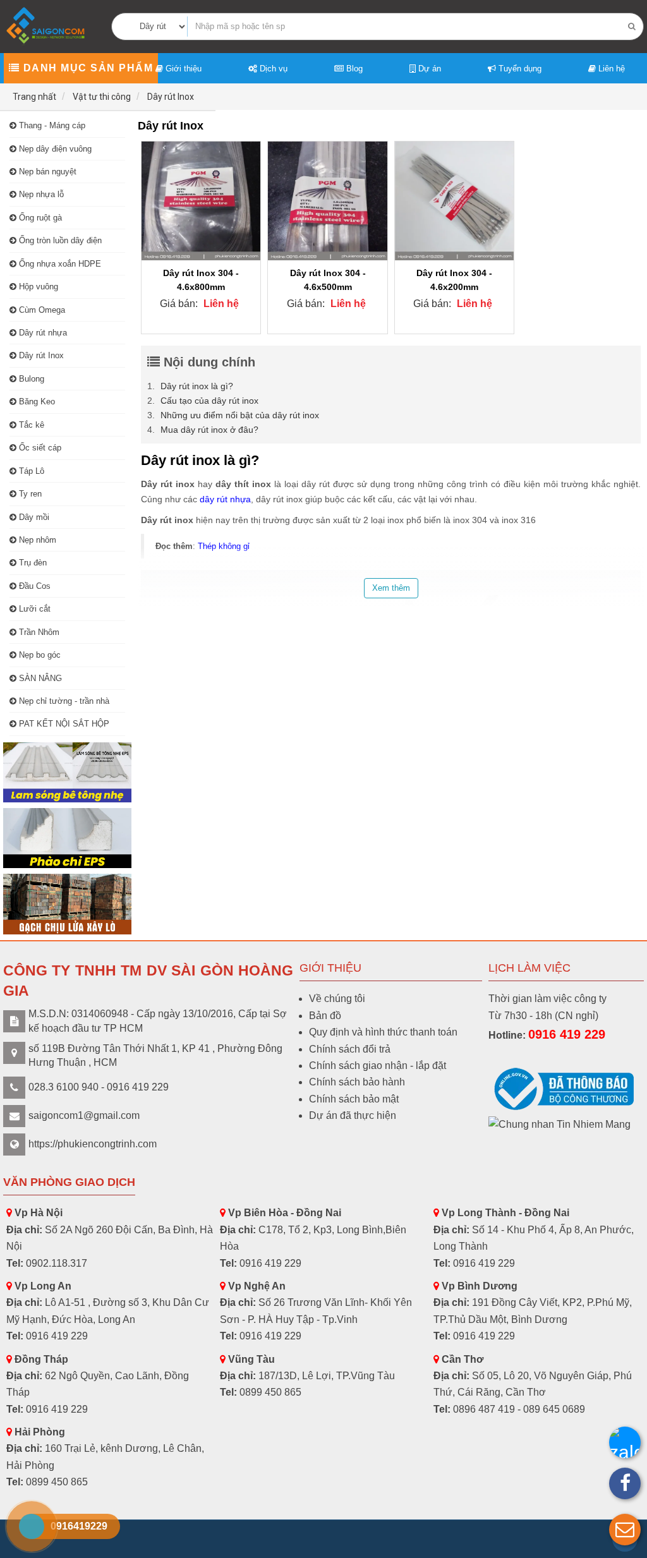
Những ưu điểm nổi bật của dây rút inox (239, 415)
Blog (353, 68)
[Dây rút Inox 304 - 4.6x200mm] (454, 201)
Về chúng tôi (337, 998)
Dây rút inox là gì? (196, 386)
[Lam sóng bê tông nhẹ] (67, 772)
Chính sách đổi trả (349, 1049)
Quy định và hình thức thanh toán (383, 1032)
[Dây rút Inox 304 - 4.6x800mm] (201, 201)
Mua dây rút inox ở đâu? (209, 430)
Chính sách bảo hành (357, 1082)
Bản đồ (325, 1015)
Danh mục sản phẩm (86, 68)
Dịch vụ (272, 68)
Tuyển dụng (518, 68)
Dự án (428, 68)
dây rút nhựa (225, 499)
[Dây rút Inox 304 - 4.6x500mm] (327, 201)
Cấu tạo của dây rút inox (209, 401)
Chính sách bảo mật (354, 1099)
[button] (625, 1529)
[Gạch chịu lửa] (67, 904)
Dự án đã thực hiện (352, 1115)
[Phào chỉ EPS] (67, 838)
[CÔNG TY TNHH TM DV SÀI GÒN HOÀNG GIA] (46, 25)
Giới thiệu (182, 68)
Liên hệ (610, 68)
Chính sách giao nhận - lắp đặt (377, 1065)
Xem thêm (391, 588)
